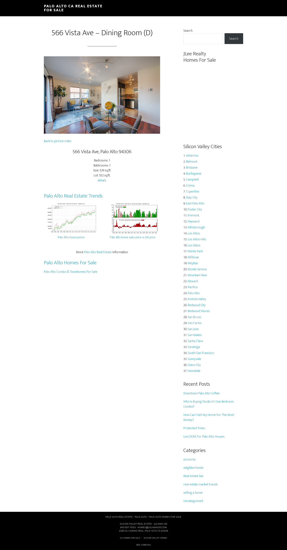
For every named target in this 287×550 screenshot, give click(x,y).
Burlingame (193, 173)
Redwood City (197, 305)
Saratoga (194, 347)
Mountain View (197, 275)
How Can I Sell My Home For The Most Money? (208, 417)
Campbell (192, 179)
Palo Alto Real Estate (98, 252)
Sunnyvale (194, 359)
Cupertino (192, 191)
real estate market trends (200, 484)
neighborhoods (193, 468)
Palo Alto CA (152, 531)
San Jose (193, 329)
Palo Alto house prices (71, 237)
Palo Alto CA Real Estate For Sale (73, 8)
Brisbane (191, 167)
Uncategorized (193, 501)
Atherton (192, 155)
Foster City (195, 209)
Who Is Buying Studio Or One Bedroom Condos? (208, 404)
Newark (193, 281)
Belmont (191, 161)
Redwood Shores (199, 311)
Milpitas (193, 263)
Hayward (193, 221)
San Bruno (194, 317)
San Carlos (195, 323)
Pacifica (192, 287)
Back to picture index (57, 141)
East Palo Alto (195, 203)
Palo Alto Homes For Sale (70, 262)
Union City (194, 365)
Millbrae (193, 257)
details (102, 180)
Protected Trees (194, 428)
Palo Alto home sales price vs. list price (132, 237)
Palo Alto (194, 293)
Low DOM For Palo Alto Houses (204, 436)
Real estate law (193, 476)
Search (187, 31)
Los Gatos (194, 245)
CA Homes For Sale (130, 538)
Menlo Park (195, 251)
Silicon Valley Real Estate (136, 524)
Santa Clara (195, 341)
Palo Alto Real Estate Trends (73, 196)
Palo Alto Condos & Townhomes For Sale (70, 272)
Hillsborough (196, 227)
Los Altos (194, 233)
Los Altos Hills (197, 239)
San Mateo (195, 335)
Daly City (191, 197)
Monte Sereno (197, 269)
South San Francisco (201, 353)
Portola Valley (197, 299)
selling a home (192, 493)
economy (189, 459)
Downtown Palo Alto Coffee (201, 393)
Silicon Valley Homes (155, 538)
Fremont (193, 215)
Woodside (194, 371)
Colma (190, 185)
